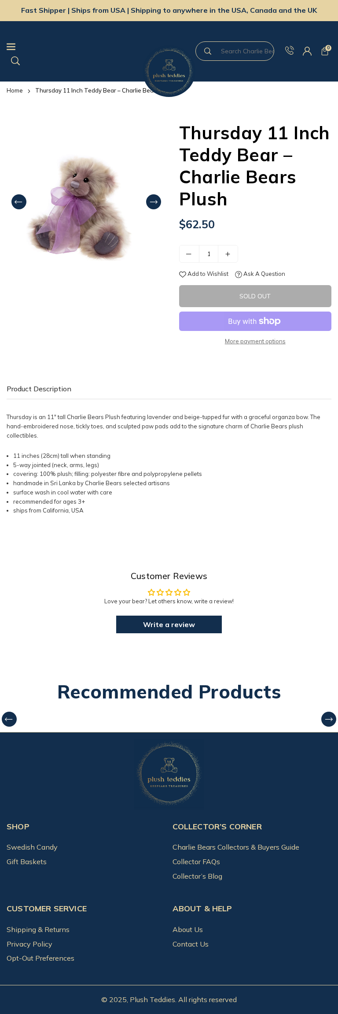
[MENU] (72, 47)
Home (15, 90)
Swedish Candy (32, 847)
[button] (325, 51)
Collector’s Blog (197, 876)
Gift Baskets (27, 861)
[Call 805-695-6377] (289, 51)
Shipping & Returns (38, 929)
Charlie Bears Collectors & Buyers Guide (236, 847)
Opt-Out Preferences (40, 958)
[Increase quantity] (228, 253)
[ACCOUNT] (307, 51)
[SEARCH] (15, 60)
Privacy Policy (29, 944)
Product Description (39, 388)
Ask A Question (263, 273)
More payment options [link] (255, 341)
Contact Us (191, 944)
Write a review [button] (169, 624)
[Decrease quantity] (189, 253)
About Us (188, 929)
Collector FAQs (196, 861)
